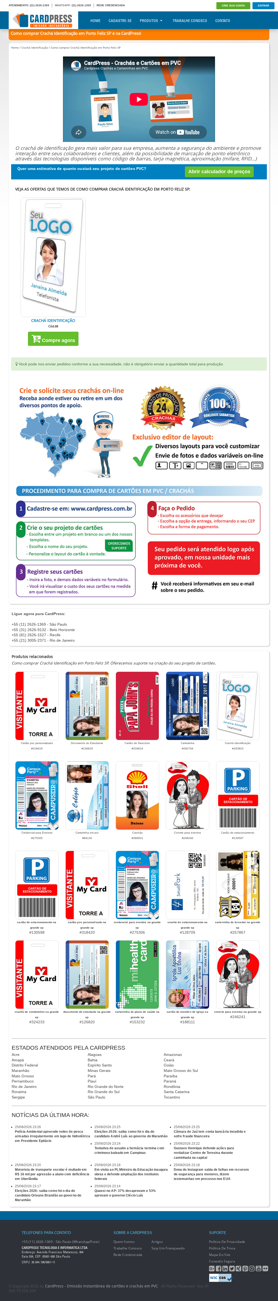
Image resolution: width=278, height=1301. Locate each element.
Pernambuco (23, 1081)
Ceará (169, 1060)
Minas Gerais (99, 1070)
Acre (16, 1054)
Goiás (169, 1065)
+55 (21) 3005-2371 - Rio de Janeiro (43, 640)
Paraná (170, 1081)
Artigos (157, 1241)
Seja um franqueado (168, 1248)
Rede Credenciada (127, 1254)
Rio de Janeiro (24, 1086)
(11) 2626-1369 (39, 5)
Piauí (92, 1081)
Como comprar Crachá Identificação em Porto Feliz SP (86, 47)
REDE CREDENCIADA (111, 5)
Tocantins (172, 1097)
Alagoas (95, 1054)
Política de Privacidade (227, 1241)
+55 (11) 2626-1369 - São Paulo (39, 624)
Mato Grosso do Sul (181, 1070)
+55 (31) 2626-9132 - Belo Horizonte (43, 630)
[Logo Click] (43, 20)
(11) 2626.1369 (81, 5)
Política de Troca (222, 1248)
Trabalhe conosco (127, 1248)
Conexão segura (222, 1261)
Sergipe (18, 1097)
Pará (92, 1076)
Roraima (19, 1092)
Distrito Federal (25, 1065)
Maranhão (20, 1070)
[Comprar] (53, 257)
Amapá (18, 1060)
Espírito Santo (100, 1065)
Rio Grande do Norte (106, 1086)
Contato (222, 20)
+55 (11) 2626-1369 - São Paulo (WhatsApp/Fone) (60, 1241)
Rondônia (172, 1086)
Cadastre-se (120, 20)
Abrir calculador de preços (219, 171)
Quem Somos (124, 1241)
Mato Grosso (23, 1076)
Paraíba (170, 1076)
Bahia (92, 1060)
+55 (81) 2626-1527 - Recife (36, 635)
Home (95, 20)
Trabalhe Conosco (190, 20)
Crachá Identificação (34, 47)
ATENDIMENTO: (19, 5)
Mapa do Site (219, 1254)
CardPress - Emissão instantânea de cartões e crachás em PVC (101, 1286)
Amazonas (173, 1054)
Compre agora (57, 340)
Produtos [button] (149, 20)
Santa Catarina (176, 1092)
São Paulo (96, 1097)
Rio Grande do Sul (103, 1092)
